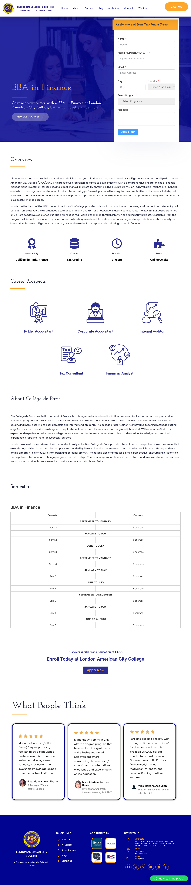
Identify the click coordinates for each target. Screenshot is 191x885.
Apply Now (113, 8)
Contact (128, 8)
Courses (89, 8)
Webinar (142, 8)
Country (152, 81)
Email (121, 66)
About (76, 8)
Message (123, 109)
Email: (138, 856)
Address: (139, 839)
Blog (101, 8)
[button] (169, 878)
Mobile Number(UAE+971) (132, 52)
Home (64, 8)
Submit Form (128, 131)
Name (121, 38)
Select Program (126, 95)
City (120, 81)
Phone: (138, 848)
